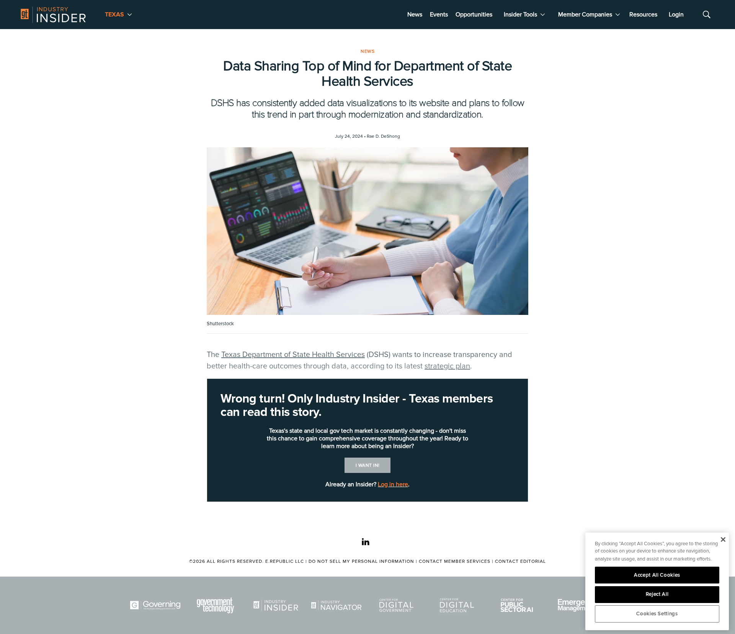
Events (439, 14)
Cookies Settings (657, 614)
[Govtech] (217, 605)
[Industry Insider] (277, 605)
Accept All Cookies (657, 575)
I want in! (368, 465)
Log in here (393, 484)
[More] (129, 14)
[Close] (723, 539)
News (414, 14)
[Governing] (156, 605)
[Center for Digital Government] (397, 605)
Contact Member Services (454, 561)
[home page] (53, 14)
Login (676, 14)
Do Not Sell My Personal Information (361, 561)
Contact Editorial (520, 561)
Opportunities (474, 14)
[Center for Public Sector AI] (518, 605)
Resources (643, 14)
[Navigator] (337, 605)
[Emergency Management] (578, 605)
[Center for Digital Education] (458, 605)
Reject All (657, 594)
